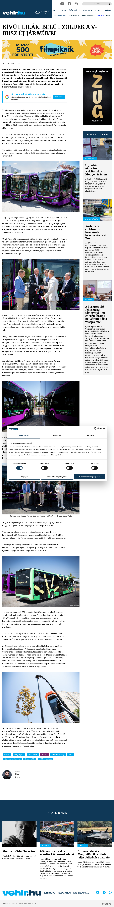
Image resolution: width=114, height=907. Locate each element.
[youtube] (62, 4)
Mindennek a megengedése (89, 477)
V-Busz (44, 754)
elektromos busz (45, 759)
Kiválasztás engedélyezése (57, 477)
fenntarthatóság (58, 754)
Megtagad (24, 477)
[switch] (44, 468)
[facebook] (69, 4)
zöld (70, 754)
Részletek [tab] (57, 435)
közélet (6, 754)
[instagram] (76, 4)
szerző (17, 771)
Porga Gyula (18, 754)
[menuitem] (56, 10)
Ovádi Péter (32, 754)
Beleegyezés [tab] (23, 435)
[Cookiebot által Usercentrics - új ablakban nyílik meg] (95, 429)
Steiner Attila (30, 759)
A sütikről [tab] (90, 435)
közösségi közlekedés (12, 759)
